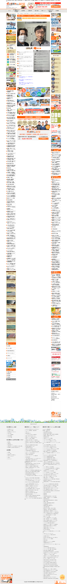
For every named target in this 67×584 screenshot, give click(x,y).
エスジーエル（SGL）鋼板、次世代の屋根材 (50, 549)
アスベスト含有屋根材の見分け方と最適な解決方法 (51, 513)
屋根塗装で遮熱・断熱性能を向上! (56, 259)
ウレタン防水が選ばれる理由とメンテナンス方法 (11, 123)
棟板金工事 (57, 82)
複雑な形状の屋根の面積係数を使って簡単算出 (11, 166)
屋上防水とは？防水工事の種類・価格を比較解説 (11, 133)
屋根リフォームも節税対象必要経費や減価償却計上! (56, 345)
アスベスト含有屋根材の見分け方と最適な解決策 (11, 196)
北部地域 (8, 377)
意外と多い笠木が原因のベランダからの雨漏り (11, 115)
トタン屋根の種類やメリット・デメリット (55, 208)
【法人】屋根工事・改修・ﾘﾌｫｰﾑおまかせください (56, 342)
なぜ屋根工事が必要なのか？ (56, 179)
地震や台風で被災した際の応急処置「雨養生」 (11, 159)
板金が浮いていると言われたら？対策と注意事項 (56, 296)
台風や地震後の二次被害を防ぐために (56, 243)
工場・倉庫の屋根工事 (55, 335)
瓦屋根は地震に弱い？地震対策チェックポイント (56, 248)
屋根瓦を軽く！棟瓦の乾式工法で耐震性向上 (55, 245)
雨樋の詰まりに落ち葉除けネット (30, 491)
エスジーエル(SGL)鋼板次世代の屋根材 (11, 230)
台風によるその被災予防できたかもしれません (56, 236)
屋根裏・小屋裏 (9, 177)
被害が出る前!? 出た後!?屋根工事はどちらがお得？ (56, 287)
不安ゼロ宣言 (9, 433)
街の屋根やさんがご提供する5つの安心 (16, 10)
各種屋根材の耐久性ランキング (48, 542)
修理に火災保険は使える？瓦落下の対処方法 (56, 240)
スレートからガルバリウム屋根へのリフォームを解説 (56, 155)
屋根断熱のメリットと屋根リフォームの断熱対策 (11, 259)
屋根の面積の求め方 (10, 163)
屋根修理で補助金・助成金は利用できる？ (55, 269)
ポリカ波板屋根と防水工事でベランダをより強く (56, 326)
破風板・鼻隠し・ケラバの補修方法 (49, 477)
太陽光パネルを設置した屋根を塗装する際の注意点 (33, 495)
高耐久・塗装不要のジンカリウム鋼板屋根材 (11, 236)
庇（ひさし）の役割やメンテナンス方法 (11, 248)
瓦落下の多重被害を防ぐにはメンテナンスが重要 (56, 238)
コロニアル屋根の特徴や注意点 (55, 206)
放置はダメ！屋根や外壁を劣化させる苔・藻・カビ (51, 557)
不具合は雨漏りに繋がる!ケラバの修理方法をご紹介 (51, 485)
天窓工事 (56, 90)
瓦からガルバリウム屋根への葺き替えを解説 (56, 157)
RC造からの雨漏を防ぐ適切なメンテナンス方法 (50, 520)
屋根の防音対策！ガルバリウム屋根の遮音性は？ (56, 174)
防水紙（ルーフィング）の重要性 (48, 538)
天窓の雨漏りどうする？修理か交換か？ (11, 253)
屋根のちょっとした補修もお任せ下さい (31, 437)
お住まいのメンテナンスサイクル (48, 533)
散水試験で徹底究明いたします (30, 446)
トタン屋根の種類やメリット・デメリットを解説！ (51, 469)
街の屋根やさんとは (10, 429)
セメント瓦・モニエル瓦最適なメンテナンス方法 (11, 141)
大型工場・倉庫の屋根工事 (29, 454)
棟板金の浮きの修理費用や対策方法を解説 (11, 106)
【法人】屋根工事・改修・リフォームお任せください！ (33, 458)
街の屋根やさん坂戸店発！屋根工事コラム (14, 447)
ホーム (9, 10)
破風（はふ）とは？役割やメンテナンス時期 (11, 269)
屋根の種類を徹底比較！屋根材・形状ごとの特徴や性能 (51, 463)
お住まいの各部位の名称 (11, 93)
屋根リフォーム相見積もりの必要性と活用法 (32, 466)
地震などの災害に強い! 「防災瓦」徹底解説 (56, 250)
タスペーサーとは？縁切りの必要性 (10, 120)
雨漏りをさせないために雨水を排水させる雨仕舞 (11, 186)
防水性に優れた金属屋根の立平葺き (49, 550)
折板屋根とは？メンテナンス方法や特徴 (56, 210)
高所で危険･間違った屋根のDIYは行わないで (50, 521)
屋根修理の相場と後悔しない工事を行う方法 (55, 184)
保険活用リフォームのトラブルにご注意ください (56, 303)
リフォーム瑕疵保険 (10, 434)
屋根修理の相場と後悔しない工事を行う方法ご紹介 (33, 463)
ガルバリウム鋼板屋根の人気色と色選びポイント (51, 459)
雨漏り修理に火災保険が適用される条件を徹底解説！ (51, 578)
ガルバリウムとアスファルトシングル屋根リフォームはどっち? (11, 222)
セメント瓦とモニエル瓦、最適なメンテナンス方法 (51, 473)
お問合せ (8, 355)
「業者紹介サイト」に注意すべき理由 (55, 305)
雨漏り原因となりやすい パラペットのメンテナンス (33, 479)
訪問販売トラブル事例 (55, 291)
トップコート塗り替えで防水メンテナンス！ (11, 266)
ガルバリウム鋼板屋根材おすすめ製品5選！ (56, 167)
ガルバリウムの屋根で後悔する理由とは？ (11, 228)
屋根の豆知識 (9, 204)
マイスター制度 (10, 437)
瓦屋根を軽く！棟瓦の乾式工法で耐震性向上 (50, 509)
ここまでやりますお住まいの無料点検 (50, 10)
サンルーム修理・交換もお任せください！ (56, 321)
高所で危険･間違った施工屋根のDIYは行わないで (11, 238)
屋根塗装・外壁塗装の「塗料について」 (49, 435)
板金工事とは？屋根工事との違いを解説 (11, 103)
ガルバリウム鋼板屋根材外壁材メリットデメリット (56, 171)
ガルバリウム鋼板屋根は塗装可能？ (56, 159)
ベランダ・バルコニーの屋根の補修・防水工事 (32, 451)
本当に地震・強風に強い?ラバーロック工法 (11, 161)
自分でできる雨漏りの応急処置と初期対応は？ (56, 262)
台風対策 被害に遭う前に (29, 447)
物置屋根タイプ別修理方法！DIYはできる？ (55, 319)
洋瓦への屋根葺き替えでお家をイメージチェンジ (11, 219)
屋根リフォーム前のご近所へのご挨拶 (55, 279)
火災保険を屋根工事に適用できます (31, 450)
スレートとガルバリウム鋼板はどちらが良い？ (56, 152)
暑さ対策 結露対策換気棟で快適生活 (10, 179)
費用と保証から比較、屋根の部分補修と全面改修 (56, 189)
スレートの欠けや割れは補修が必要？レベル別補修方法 (51, 468)
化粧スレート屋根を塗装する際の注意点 (55, 215)
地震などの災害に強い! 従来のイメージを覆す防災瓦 (51, 512)
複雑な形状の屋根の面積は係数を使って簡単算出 (51, 500)
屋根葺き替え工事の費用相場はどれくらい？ (56, 187)
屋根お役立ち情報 (55, 233)
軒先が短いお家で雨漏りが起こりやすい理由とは (11, 193)
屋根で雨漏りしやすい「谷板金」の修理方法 (11, 189)
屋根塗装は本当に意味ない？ (10, 98)
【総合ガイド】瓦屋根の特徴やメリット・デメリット (51, 461)
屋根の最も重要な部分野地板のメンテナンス (11, 202)
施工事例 (23, 10)
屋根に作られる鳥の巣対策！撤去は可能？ (32, 492)
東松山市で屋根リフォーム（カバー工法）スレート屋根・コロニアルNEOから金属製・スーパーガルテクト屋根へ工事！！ (26, 83)
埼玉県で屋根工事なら (11, 350)
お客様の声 (30, 10)
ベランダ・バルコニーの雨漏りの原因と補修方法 (11, 136)
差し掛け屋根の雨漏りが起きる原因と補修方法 (11, 175)
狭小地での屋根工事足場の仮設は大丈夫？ (55, 225)
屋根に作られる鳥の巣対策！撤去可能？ (56, 333)
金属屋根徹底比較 (46, 546)
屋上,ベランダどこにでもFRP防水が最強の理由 (11, 131)
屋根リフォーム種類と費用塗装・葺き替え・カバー (56, 198)
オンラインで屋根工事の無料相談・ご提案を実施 (56, 275)
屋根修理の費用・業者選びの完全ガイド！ (11, 96)
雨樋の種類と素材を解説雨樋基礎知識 (11, 261)
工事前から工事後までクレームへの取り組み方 (56, 282)
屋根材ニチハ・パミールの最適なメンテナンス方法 (56, 217)
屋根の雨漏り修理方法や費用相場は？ (11, 243)
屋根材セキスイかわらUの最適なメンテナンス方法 (56, 220)
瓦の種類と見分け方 (10, 191)
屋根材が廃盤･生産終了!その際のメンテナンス (11, 216)
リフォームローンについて (29, 468)
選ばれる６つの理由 (10, 430)
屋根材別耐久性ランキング (10, 209)
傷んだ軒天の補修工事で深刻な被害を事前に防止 (11, 118)
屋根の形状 (45, 494)
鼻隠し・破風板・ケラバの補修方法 (11, 110)
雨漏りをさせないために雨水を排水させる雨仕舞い (51, 565)
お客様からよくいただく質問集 (48, 438)
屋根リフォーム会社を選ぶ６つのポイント (56, 231)
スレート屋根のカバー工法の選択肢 (56, 201)
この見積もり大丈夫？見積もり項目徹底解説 (55, 284)
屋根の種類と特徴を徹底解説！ (10, 91)
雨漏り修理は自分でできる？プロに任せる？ (11, 101)
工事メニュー (43, 10)
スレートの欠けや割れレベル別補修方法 (55, 203)
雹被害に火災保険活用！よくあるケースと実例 (56, 267)
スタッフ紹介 (9, 348)
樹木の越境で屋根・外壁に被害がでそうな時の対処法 (56, 301)
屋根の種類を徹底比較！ (54, 196)
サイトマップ (9, 358)
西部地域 (8, 373)
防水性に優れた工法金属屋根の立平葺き (10, 156)
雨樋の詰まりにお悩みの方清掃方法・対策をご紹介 (56, 329)
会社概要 (57, 10)
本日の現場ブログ (10, 444)
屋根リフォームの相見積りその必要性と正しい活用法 (56, 277)
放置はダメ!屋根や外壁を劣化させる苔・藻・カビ (11, 214)
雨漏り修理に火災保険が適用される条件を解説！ (56, 264)
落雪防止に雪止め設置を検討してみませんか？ (32, 484)
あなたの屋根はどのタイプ (47, 431)
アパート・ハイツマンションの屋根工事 (55, 338)
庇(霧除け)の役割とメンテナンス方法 (10, 151)
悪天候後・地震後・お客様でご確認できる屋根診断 (51, 434)
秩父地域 (8, 375)
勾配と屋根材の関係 (10, 184)
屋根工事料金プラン (28, 433)
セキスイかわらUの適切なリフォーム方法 (49, 439)
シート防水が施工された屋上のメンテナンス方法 (11, 125)
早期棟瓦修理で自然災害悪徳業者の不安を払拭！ (11, 146)
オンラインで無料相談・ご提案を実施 (31, 430)
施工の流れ (37, 10)
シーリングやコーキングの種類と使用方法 (11, 154)
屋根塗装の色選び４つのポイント (55, 255)
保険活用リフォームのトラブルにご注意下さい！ (51, 553)
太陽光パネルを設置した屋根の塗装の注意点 (56, 213)
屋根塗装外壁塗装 (56, 87)
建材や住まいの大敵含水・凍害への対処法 (11, 182)
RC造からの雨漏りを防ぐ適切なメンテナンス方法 (11, 246)
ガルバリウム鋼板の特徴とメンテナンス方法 (11, 233)
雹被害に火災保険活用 (47, 575)
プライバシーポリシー (11, 353)
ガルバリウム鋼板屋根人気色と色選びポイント (56, 164)
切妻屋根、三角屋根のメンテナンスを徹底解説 (11, 173)
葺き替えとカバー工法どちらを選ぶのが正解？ (56, 194)
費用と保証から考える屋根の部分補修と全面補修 (33, 471)
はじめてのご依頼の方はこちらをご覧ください (32, 429)
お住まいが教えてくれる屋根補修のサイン (56, 191)
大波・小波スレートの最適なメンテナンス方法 (11, 148)
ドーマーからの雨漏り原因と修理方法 (11, 251)
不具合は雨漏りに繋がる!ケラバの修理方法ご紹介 (11, 113)
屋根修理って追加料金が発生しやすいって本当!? (56, 298)
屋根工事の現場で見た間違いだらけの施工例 (55, 252)
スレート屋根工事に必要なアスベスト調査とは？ (11, 264)
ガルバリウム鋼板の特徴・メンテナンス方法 (50, 517)
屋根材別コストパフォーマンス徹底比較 (11, 206)
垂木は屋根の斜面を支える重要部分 (31, 474)
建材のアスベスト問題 (11, 198)
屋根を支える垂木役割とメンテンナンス (11, 241)
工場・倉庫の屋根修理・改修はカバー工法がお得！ (56, 324)
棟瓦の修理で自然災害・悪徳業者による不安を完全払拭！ (52, 490)
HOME (18, 13)
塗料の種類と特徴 (55, 354)
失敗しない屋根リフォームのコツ (55, 182)
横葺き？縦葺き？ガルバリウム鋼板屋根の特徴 (56, 169)
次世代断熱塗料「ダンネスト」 (54, 257)
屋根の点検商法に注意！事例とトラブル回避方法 (56, 293)
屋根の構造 (9, 108)
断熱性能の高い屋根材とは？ (9, 256)
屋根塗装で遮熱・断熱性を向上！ (48, 505)
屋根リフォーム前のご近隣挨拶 (30, 438)
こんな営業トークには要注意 (55, 289)
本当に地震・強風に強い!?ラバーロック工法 (50, 561)
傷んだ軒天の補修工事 (47, 529)
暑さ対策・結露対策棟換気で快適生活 (49, 502)
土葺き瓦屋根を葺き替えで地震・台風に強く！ (11, 143)
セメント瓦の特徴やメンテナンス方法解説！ (11, 138)
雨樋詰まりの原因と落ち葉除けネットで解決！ (56, 331)
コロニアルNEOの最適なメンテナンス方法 (56, 222)
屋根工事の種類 (56, 55)
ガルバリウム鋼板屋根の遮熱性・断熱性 (56, 162)
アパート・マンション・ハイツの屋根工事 (32, 455)
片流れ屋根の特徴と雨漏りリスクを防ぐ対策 (11, 170)
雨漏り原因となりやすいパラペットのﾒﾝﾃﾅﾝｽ (11, 128)
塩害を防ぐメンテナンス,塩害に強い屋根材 (11, 211)
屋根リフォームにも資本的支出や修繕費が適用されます (33, 470)
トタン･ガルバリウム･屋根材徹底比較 (11, 225)
